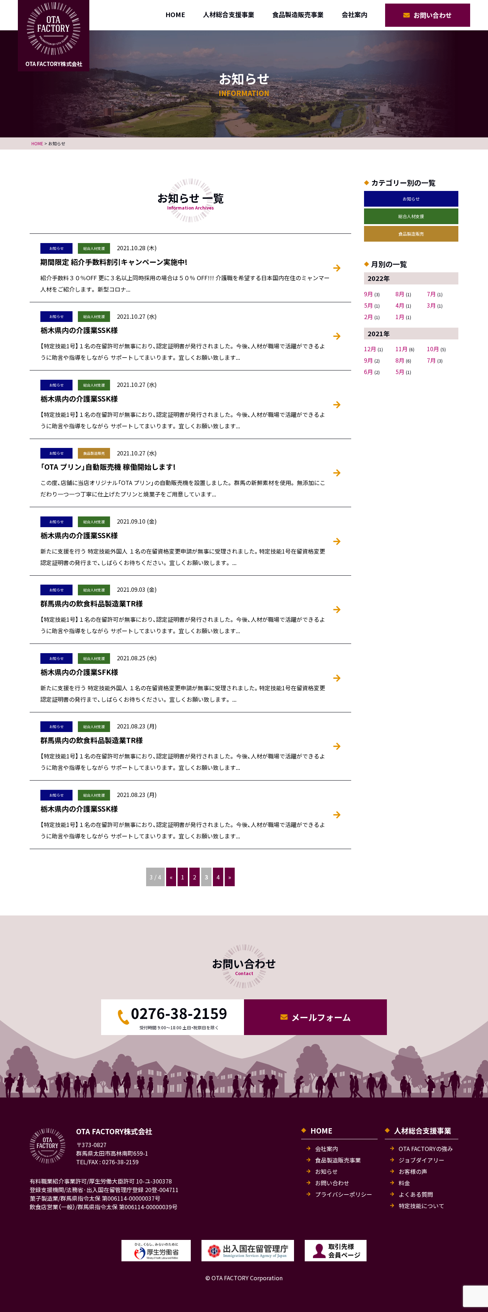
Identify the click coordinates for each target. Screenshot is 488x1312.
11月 (401, 348)
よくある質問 (416, 1194)
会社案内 (354, 14)
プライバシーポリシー (343, 1194)
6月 (368, 371)
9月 (368, 293)
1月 (399, 316)
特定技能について (421, 1205)
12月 (370, 348)
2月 (368, 316)
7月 (431, 293)
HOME (175, 14)
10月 (433, 348)
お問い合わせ (432, 15)
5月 (368, 305)
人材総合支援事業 (228, 14)
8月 (399, 293)
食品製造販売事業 (298, 14)
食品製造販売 (411, 234)
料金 (404, 1183)
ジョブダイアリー (421, 1160)
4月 (399, 305)
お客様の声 (413, 1171)
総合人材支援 (411, 216)
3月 (431, 305)
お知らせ (411, 199)
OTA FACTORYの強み (426, 1148)
